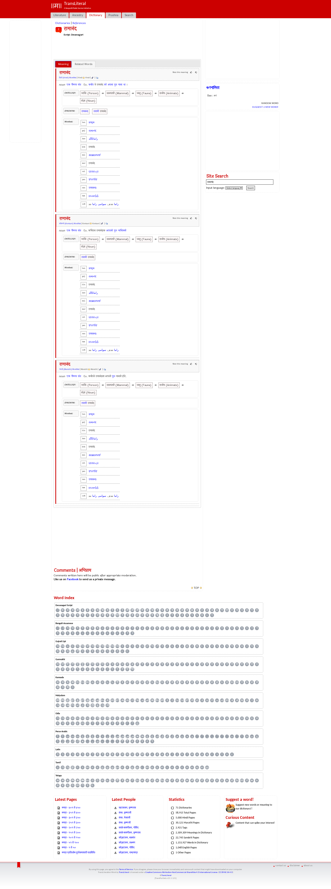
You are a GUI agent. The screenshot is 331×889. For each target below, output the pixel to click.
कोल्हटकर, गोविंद (126, 847)
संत (79, 85)
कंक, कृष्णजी (125, 822)
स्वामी (96, 111)
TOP (196, 588)
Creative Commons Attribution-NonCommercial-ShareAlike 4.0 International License (181, 872)
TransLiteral (124, 872)
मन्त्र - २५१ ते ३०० (71, 822)
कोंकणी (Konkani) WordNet (70, 223)
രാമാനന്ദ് (94, 155)
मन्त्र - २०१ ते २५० (71, 827)
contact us (280, 865)
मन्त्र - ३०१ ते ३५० (71, 817)
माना (120, 85)
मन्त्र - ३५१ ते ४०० (71, 812)
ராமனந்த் (94, 196)
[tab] (63, 64)
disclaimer (295, 865)
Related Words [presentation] (84, 64)
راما (116, 204)
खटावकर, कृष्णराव (127, 807)
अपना (110, 85)
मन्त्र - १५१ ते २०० (71, 832)
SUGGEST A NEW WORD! (265, 107)
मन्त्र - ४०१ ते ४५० (71, 807)
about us (308, 865)
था (124, 85)
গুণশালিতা (212, 87)
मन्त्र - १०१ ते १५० (71, 837)
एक (68, 85)
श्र (117, 615)
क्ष (147, 610)
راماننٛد (93, 139)
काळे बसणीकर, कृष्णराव (130, 832)
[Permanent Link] (92, 77)
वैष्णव (74, 85)
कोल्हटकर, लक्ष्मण (127, 842)
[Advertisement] (26, 80)
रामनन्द (84, 111)
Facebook (73, 579)
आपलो (109, 231)
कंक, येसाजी (124, 817)
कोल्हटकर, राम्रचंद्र (128, 852)
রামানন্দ (91, 122)
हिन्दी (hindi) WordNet (67, 77)
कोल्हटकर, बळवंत (127, 837)
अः (62, 610)
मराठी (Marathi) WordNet (69, 369)
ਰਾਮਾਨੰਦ (93, 180)
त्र (227, 610)
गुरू (115, 231)
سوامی (102, 204)
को (105, 85)
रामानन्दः (93, 188)
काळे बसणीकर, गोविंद (128, 827)
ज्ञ (182, 610)
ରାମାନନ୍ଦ (94, 171)
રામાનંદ (93, 131)
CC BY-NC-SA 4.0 (226, 872)
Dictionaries (62, 23)
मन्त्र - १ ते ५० (69, 847)
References (79, 23)
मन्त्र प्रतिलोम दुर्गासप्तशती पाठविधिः (79, 852)
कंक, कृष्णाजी (125, 812)
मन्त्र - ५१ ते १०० (70, 842)
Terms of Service (126, 869)
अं (68, 610)
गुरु (115, 85)
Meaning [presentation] (63, 64)
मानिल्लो (122, 231)
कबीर (91, 85)
